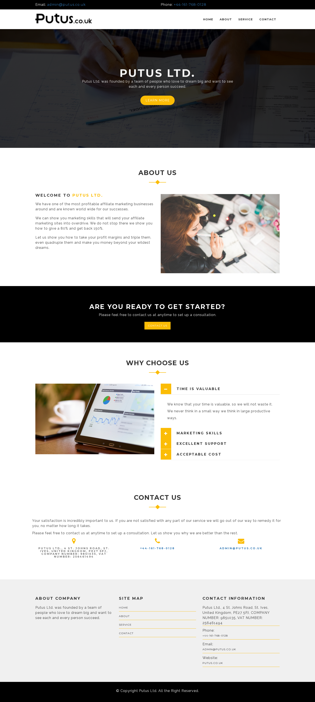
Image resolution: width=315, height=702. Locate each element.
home (123, 607)
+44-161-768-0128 (190, 5)
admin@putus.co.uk (66, 5)
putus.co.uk (212, 663)
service (245, 19)
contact (267, 19)
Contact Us (157, 325)
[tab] (220, 389)
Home (208, 19)
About (226, 19)
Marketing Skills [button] (199, 433)
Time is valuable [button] (198, 389)
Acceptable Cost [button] (199, 454)
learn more (158, 100)
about (124, 616)
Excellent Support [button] (202, 444)
